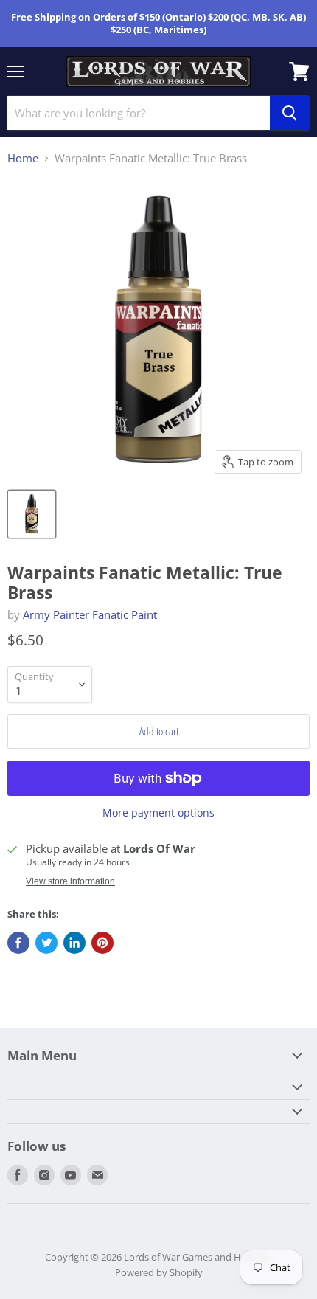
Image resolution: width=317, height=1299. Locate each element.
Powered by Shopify (159, 1272)
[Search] (290, 113)
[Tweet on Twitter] (46, 943)
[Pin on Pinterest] (102, 943)
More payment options (158, 813)
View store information (70, 881)
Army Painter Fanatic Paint (90, 614)
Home (22, 158)
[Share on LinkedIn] (74, 943)
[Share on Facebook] (18, 943)
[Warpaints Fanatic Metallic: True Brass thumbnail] (31, 514)
